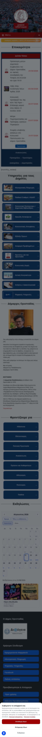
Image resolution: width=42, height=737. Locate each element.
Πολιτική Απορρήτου (16, 717)
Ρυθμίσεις (21, 733)
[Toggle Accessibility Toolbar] (4, 733)
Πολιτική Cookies (29, 717)
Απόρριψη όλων (21, 727)
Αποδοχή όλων (21, 722)
